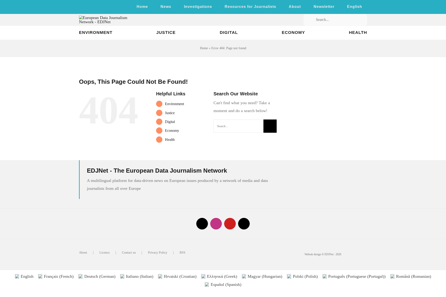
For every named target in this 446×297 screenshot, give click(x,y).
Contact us (129, 252)
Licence (104, 252)
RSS (182, 252)
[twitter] (80, 8)
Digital (170, 122)
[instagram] (87, 8)
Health (170, 140)
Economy (172, 130)
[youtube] (95, 8)
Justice (170, 113)
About (83, 252)
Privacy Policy (157, 252)
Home (204, 48)
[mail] (244, 223)
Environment (174, 104)
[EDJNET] (110, 17)
